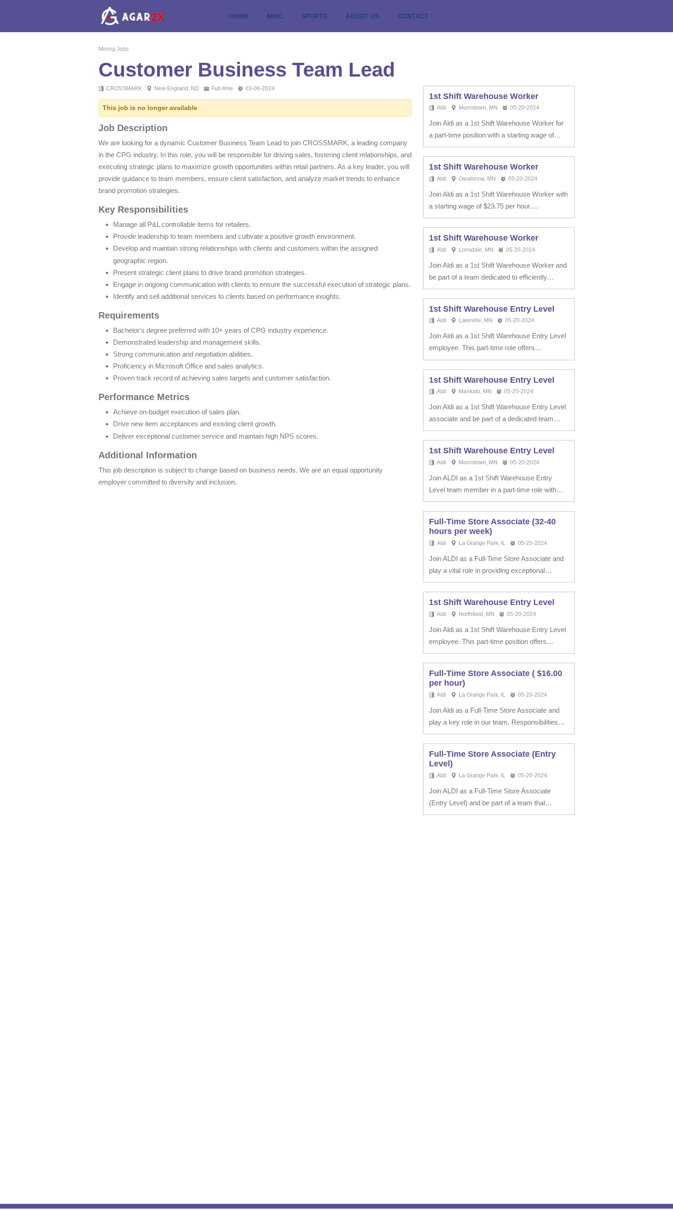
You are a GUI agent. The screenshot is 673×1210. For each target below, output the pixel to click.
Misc (275, 16)
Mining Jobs (113, 49)
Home (239, 16)
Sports (314, 16)
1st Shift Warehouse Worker (483, 96)
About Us (362, 16)
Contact (413, 16)
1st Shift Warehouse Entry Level (491, 309)
